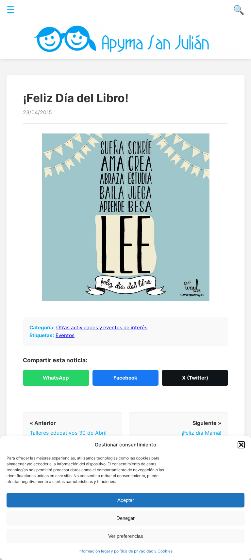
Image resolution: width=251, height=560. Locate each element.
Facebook (125, 378)
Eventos (65, 335)
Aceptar (125, 500)
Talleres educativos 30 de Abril (68, 432)
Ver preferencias (125, 536)
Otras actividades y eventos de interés (101, 327)
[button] (241, 445)
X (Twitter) (195, 378)
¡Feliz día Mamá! (201, 432)
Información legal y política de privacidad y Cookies (125, 551)
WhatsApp (56, 378)
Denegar (125, 518)
